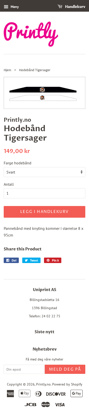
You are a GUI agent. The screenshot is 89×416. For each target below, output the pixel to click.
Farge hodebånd (17, 162)
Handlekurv (74, 6)
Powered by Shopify (67, 384)
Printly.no (43, 384)
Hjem (7, 70)
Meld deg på (65, 369)
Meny (14, 6)
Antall (9, 184)
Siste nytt (44, 332)
